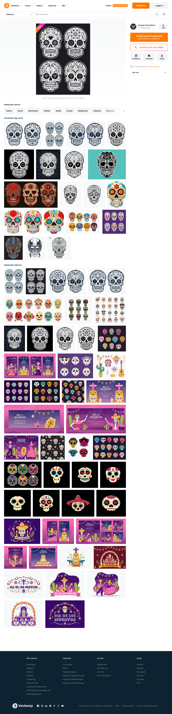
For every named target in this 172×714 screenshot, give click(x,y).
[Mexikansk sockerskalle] (107, 164)
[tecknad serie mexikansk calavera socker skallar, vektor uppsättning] (109, 447)
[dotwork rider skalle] (35, 248)
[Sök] (157, 14)
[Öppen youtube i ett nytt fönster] (62, 706)
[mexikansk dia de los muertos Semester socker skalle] (113, 475)
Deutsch (140, 675)
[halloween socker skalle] (78, 310)
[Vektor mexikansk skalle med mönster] (116, 134)
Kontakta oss (102, 668)
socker (70, 111)
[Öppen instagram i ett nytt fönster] (42, 706)
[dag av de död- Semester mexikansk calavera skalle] (78, 503)
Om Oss (100, 672)
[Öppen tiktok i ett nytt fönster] (54, 706)
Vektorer (15, 5)
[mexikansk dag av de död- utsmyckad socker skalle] (17, 503)
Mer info (135, 72)
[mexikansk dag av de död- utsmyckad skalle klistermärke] (46, 503)
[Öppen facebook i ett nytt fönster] (38, 706)
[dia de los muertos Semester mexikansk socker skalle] (85, 475)
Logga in (159, 5)
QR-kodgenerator (33, 694)
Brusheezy (30, 664)
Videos (39, 5)
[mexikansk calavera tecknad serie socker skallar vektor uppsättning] (112, 338)
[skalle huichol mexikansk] (13, 248)
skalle (58, 111)
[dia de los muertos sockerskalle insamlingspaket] (114, 222)
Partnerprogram (70, 672)
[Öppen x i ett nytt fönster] (58, 706)
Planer (109, 5)
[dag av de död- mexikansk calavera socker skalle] (111, 503)
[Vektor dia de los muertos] (23, 475)
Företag (29, 675)
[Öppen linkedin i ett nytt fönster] (46, 706)
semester (110, 111)
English (140, 664)
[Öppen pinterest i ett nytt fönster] (50, 706)
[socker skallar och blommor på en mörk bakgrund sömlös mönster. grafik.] (52, 447)
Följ (163, 28)
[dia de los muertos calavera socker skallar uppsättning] (17, 391)
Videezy (29, 672)
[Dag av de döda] (83, 222)
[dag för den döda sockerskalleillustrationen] (70, 194)
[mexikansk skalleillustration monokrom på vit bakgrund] (59, 248)
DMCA (65, 668)
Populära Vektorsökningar (74, 675)
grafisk (47, 111)
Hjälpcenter (102, 664)
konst (20, 111)
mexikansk (83, 111)
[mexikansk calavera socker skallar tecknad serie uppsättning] (46, 391)
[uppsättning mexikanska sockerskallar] (31, 194)
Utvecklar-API (32, 683)
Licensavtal (67, 664)
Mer (63, 5)
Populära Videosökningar (73, 683)
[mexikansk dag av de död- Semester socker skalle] (57, 475)
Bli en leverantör (104, 675)
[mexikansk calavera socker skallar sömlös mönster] (73, 391)
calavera (97, 111)
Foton (27, 5)
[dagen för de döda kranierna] (116, 194)
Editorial (52, 5)
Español (140, 668)
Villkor (117, 706)
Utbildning (31, 679)
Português (141, 672)
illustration (33, 111)
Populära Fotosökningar (73, 679)
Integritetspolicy (128, 706)
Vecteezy (30, 668)
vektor (9, 111)
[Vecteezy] (6, 5)
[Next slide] (122, 111)
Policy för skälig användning (147, 706)
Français (140, 679)
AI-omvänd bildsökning (36, 686)
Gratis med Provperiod (149, 37)
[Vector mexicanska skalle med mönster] (23, 134)
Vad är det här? (153, 66)
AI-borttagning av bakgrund (38, 690)
